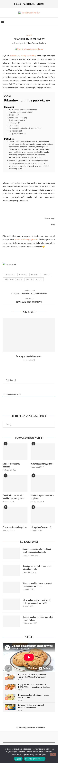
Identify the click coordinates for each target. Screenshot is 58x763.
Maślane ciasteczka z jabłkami (11, 465)
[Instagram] (26, 736)
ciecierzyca (9, 274)
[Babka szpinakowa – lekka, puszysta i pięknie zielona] (11, 621)
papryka (46, 274)
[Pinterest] (29, 736)
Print (8, 96)
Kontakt (40, 3)
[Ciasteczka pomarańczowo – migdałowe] (43, 483)
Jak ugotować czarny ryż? (41, 527)
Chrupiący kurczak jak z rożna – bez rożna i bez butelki (37, 567)
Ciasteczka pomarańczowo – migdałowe (42, 497)
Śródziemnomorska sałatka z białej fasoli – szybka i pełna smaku (37, 550)
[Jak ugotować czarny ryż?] (43, 515)
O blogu (17, 3)
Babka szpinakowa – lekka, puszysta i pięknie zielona (38, 618)
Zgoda (18, 759)
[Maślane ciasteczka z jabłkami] (15, 451)
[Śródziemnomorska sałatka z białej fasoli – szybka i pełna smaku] (11, 553)
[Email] (35, 736)
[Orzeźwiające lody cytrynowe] (43, 451)
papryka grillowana (13, 279)
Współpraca (28, 3)
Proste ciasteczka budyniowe (15, 527)
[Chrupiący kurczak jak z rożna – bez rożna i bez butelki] (11, 570)
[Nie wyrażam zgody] (53, 754)
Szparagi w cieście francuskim (29, 356)
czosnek (22, 274)
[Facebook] (23, 736)
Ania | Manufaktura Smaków (34, 43)
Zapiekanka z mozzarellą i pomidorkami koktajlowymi (13, 497)
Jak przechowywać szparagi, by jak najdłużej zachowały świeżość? (36, 601)
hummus (34, 274)
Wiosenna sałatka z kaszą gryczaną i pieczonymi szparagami (37, 584)
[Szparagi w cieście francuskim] (29, 335)
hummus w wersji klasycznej (23, 55)
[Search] (55, 22)
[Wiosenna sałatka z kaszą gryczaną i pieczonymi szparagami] (11, 587)
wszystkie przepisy (34, 279)
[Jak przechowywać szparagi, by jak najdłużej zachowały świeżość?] (11, 604)
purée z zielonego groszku (26, 239)
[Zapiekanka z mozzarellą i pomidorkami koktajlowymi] (15, 483)
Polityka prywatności (34, 759)
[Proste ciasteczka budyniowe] (15, 515)
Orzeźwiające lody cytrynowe (42, 463)
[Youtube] (32, 736)
